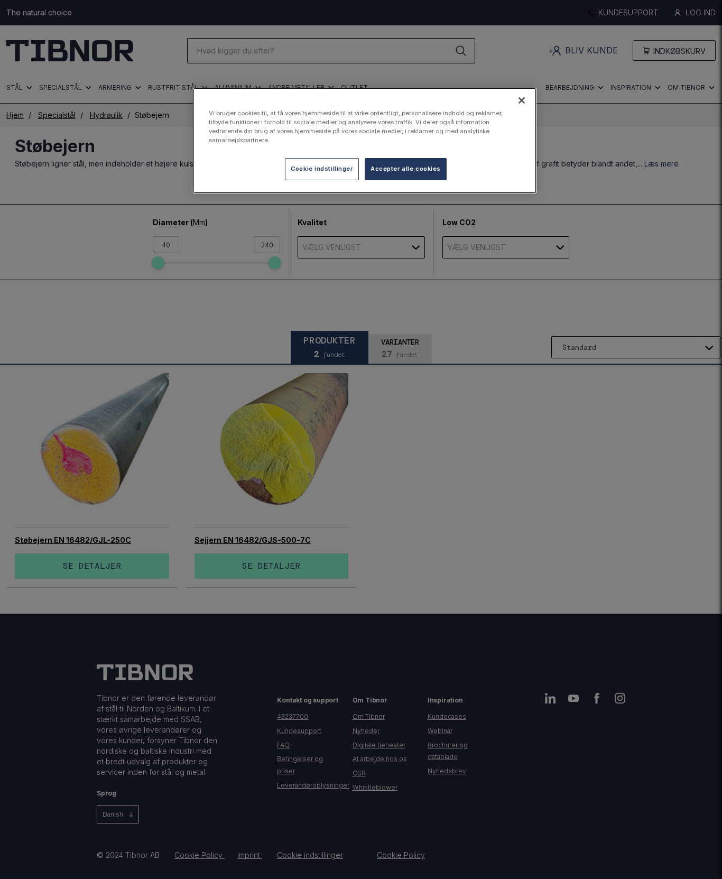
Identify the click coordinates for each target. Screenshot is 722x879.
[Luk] (521, 100)
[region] (364, 140)
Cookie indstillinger (322, 169)
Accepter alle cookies (406, 169)
